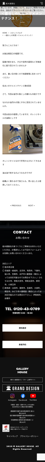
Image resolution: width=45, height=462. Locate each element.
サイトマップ (12, 436)
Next (30, 205)
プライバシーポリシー (29, 436)
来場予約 (22, 344)
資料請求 (22, 328)
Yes (21, 13)
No (24, 13)
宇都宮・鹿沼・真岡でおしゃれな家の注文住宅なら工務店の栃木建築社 (22, 406)
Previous (16, 205)
